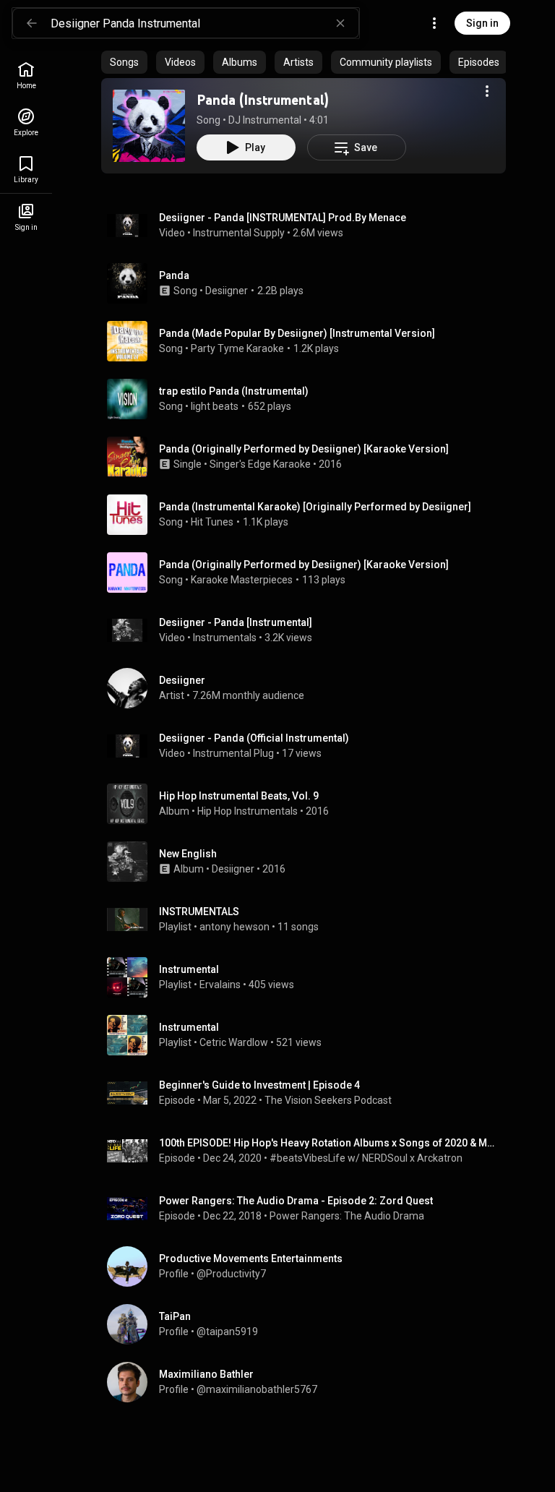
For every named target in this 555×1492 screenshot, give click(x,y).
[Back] (31, 23)
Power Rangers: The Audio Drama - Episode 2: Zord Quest (296, 1200)
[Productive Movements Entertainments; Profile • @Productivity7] (309, 1266)
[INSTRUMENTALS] (309, 919)
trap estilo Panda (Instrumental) (234, 391)
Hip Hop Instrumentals (247, 811)
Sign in (482, 23)
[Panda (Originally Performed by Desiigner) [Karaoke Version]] (309, 457)
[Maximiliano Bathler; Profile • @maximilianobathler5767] (309, 1382)
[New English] (309, 862)
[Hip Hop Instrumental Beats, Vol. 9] (309, 804)
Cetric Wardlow (233, 1042)
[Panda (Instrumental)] (149, 126)
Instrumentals (225, 637)
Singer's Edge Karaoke (260, 464)
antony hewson (234, 926)
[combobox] (204, 23)
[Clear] (340, 23)
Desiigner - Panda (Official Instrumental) (254, 738)
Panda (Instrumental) (263, 99)
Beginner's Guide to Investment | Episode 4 (259, 1085)
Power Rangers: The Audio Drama (347, 1216)
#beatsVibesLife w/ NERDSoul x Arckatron (366, 1158)
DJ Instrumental (264, 120)
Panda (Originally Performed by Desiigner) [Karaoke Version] (304, 564)
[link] (26, 75)
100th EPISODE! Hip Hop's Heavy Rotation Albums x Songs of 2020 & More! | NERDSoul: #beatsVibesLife (330, 1143)
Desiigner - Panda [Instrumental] (235, 622)
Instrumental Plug (233, 753)
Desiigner (226, 290)
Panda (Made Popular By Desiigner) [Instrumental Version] (297, 333)
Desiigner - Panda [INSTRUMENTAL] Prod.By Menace (282, 217)
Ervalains (220, 984)
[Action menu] (487, 91)
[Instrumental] (309, 977)
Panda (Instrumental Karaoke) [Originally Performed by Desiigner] (315, 507)
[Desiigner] (309, 688)
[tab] (124, 62)
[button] (149, 126)
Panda (174, 275)
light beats (214, 406)
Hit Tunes (212, 522)
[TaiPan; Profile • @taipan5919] (309, 1324)
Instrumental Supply (239, 233)
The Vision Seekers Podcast (328, 1100)
